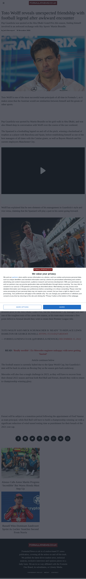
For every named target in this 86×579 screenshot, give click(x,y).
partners (15, 277)
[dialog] (43, 289)
